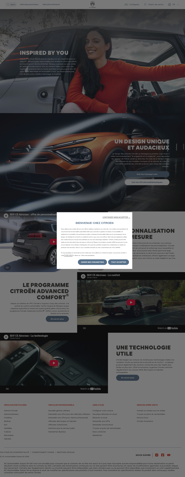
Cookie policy (68, 255)
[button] (116, 217)
